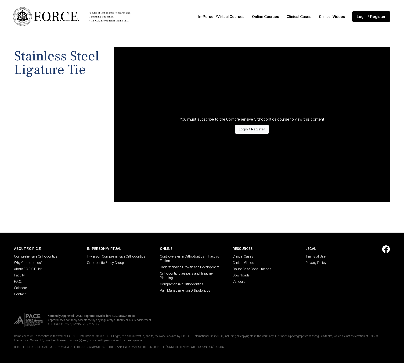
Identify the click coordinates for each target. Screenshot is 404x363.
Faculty (19, 275)
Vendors (239, 281)
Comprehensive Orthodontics (36, 256)
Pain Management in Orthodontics (185, 290)
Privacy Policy (316, 263)
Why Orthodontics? (28, 263)
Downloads (241, 275)
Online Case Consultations (252, 269)
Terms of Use (315, 256)
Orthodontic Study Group (105, 263)
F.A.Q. (18, 281)
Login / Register (371, 16)
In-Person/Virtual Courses (221, 16)
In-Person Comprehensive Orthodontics (116, 256)
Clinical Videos (332, 16)
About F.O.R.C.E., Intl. (28, 269)
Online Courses (265, 16)
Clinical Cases (299, 16)
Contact (20, 294)
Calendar (20, 288)
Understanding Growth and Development (189, 267)
